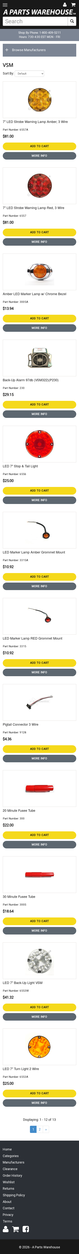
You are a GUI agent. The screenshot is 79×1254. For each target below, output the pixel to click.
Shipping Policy (14, 1195)
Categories (11, 1156)
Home (7, 1149)
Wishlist (9, 1182)
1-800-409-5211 (50, 32)
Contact (8, 1208)
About (7, 1202)
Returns (8, 1188)
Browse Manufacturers (29, 50)
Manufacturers (13, 1162)
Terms (7, 1221)
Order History (12, 1175)
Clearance (10, 1169)
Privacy (8, 1215)
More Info (39, 155)
